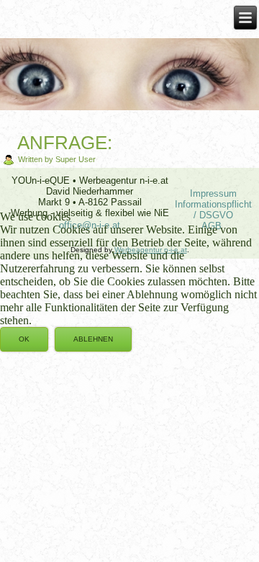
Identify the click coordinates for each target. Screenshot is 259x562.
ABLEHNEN (93, 339)
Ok (24, 339)
